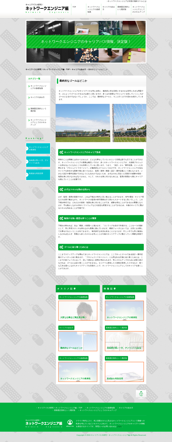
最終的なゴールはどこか (71, 348)
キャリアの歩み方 (108, 8)
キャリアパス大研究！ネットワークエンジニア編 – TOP (60, 408)
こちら (119, 426)
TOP (74, 7)
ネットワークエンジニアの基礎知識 (94, 9)
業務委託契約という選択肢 (123, 8)
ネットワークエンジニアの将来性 (38, 148)
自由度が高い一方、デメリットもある (38, 161)
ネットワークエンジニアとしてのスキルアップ (138, 9)
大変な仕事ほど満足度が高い (73, 317)
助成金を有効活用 (36, 173)
